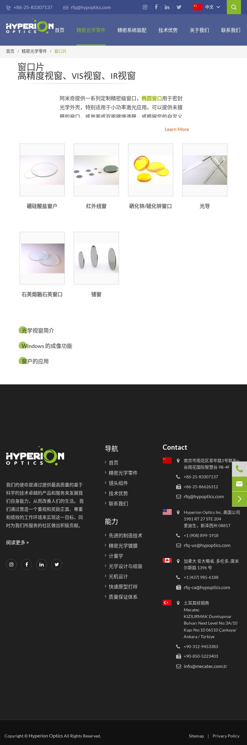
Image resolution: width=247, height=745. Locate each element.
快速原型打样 (123, 586)
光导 (205, 206)
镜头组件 (118, 483)
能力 (111, 521)
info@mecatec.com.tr (205, 666)
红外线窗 (96, 206)
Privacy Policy (226, 735)
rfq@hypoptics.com (87, 7)
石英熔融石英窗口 (42, 294)
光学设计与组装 (125, 566)
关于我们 (199, 30)
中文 (209, 6)
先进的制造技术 (125, 535)
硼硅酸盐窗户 (42, 206)
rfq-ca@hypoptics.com (207, 587)
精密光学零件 (91, 30)
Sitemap (196, 735)
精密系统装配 (131, 30)
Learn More (177, 129)
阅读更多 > (17, 542)
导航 (111, 448)
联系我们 (230, 30)
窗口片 (60, 51)
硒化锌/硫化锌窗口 (150, 206)
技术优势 (168, 30)
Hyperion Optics (46, 735)
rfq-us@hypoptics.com (207, 545)
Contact (175, 447)
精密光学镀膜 (123, 545)
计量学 (116, 556)
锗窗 (96, 294)
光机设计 (118, 576)
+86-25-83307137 (29, 7)
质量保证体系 (123, 597)
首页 (59, 30)
